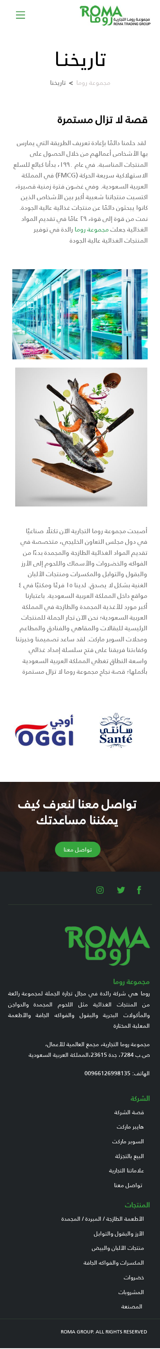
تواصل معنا (128, 1185)
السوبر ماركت (128, 1141)
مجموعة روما (93, 82)
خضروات (134, 1277)
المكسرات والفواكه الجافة (114, 1262)
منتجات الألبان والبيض (118, 1247)
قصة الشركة (129, 1112)
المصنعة (131, 1306)
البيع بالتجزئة (129, 1156)
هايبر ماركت (130, 1126)
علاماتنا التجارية (126, 1170)
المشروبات (131, 1292)
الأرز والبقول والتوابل (119, 1233)
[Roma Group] (115, 22)
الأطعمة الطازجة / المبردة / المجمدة (103, 1218)
